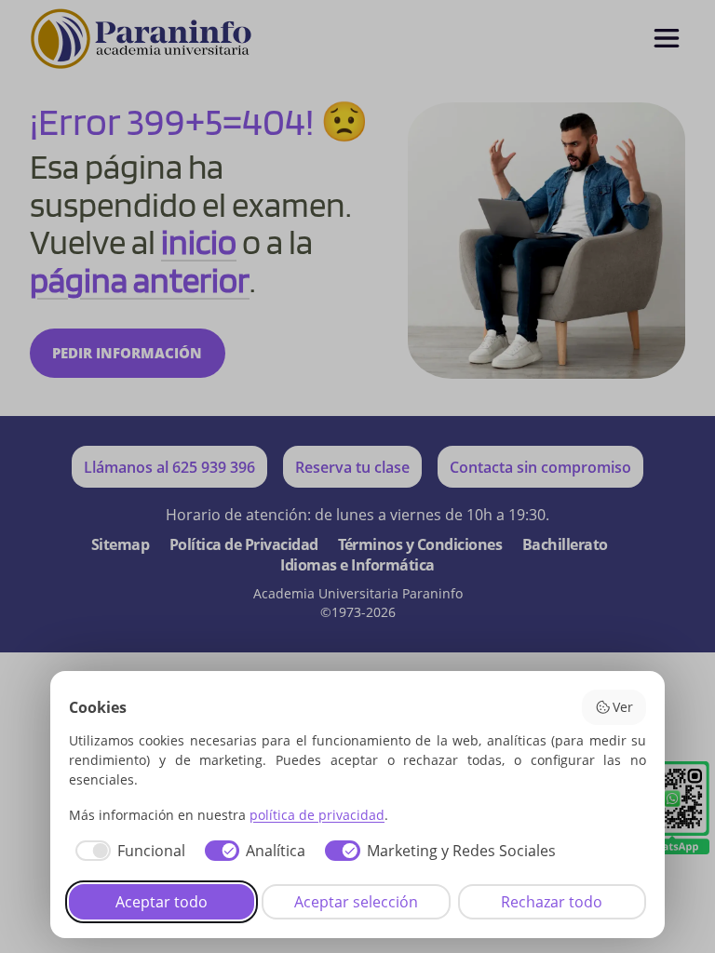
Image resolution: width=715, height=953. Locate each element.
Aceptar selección (356, 902)
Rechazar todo (551, 902)
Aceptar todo (161, 902)
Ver (623, 707)
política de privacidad (317, 815)
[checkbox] (127, 850)
